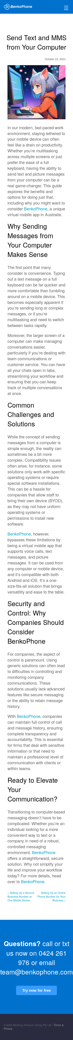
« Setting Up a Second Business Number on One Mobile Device (20, 896)
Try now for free (36, 990)
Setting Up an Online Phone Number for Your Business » (51, 896)
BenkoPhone (35, 208)
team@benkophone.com (36, 971)
